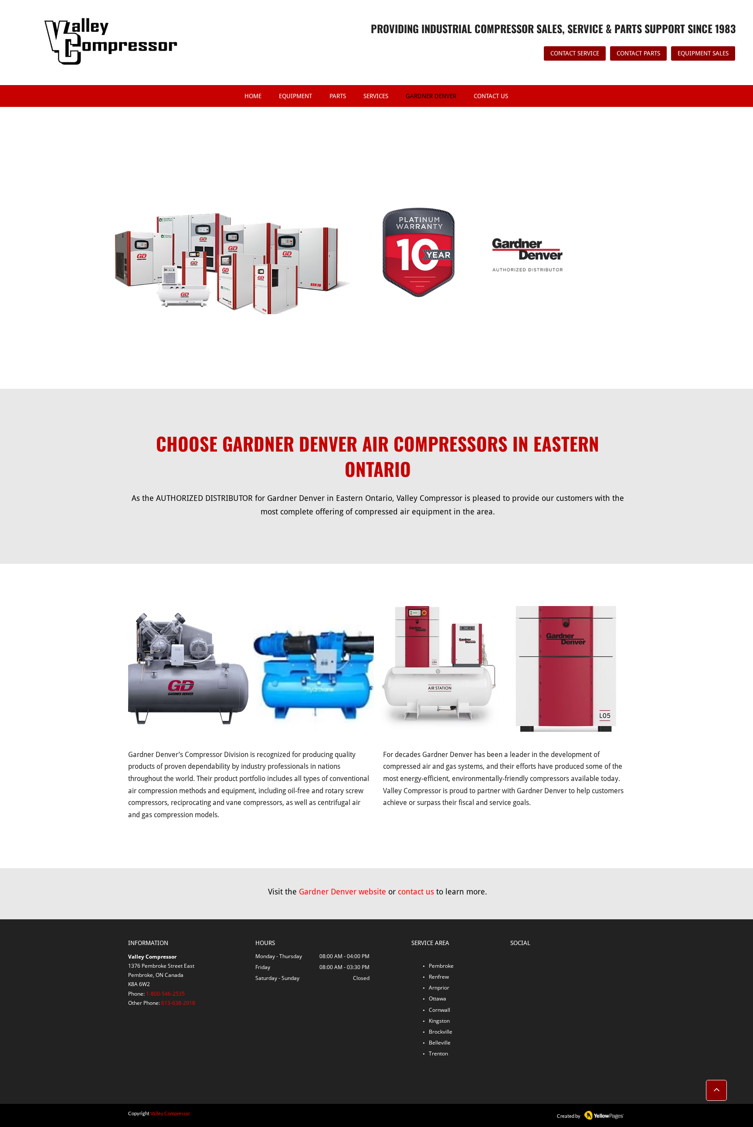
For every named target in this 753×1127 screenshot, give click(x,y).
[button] (188, 669)
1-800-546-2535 (165, 993)
